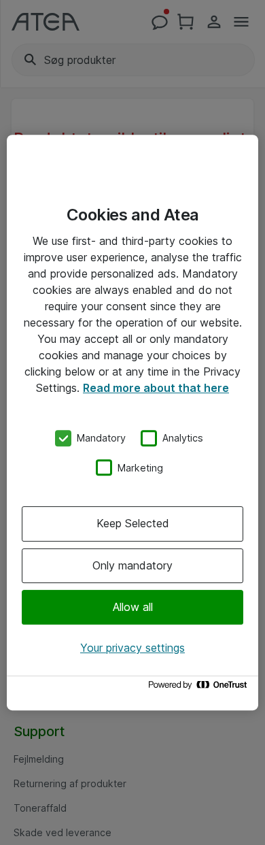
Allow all (133, 607)
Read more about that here (156, 388)
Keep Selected (132, 523)
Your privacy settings (132, 648)
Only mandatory (132, 565)
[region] (132, 422)
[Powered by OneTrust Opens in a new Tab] (199, 688)
